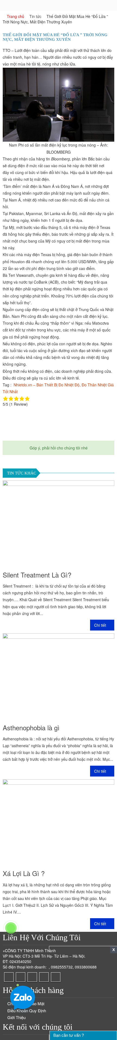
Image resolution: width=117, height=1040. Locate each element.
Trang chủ (15, 16)
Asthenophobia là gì (31, 727)
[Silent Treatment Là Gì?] (58, 522)
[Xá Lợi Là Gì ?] (58, 821)
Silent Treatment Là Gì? (37, 574)
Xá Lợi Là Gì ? (24, 873)
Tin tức (35, 16)
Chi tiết (100, 625)
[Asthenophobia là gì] (58, 675)
